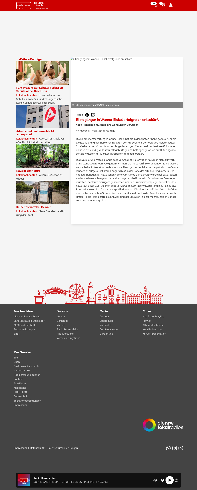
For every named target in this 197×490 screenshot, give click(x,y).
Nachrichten (23, 311)
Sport (17, 333)
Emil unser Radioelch (26, 366)
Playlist (147, 320)
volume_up (155, 480)
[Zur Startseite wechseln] (23, 5)
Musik (147, 311)
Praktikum (20, 383)
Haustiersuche (65, 333)
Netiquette (20, 387)
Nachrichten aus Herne (27, 316)
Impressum (20, 405)
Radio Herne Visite (67, 329)
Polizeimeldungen (24, 329)
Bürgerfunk (106, 333)
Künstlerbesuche (152, 329)
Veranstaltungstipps (68, 338)
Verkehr (61, 316)
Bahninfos (62, 320)
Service (62, 311)
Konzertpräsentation (154, 333)
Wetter (61, 325)
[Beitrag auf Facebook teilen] (87, 115)
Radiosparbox (22, 370)
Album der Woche (153, 325)
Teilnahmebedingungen (27, 400)
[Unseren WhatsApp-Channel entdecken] (168, 448)
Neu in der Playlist (153, 316)
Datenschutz (21, 396)
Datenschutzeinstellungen (63, 448)
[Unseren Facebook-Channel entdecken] (174, 448)
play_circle (170, 480)
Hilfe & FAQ (20, 392)
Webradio (105, 325)
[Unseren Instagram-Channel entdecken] (180, 448)
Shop (17, 361)
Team (17, 357)
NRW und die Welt (24, 325)
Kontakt (18, 379)
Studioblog (106, 320)
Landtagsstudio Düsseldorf (29, 320)
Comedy (105, 316)
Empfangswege (109, 329)
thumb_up (176, 480)
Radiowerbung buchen (27, 374)
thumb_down (163, 480)
